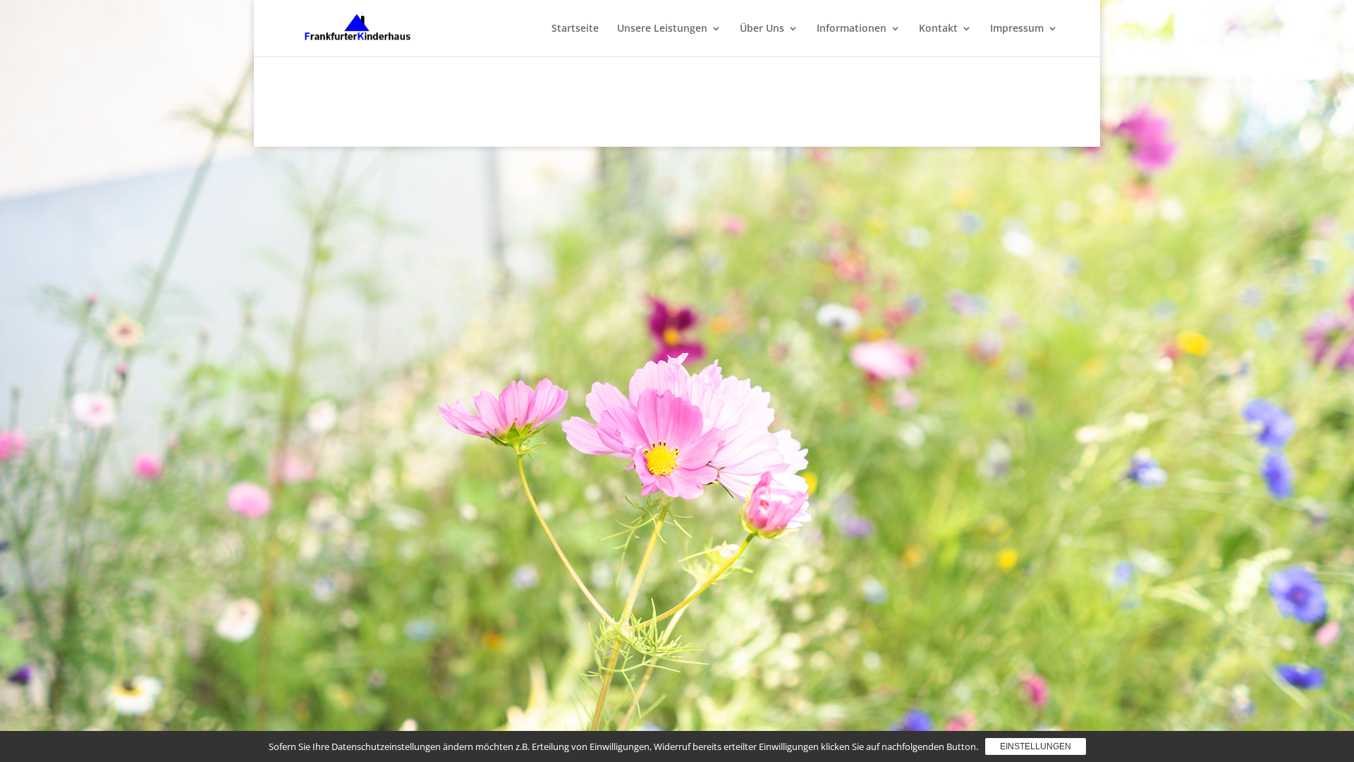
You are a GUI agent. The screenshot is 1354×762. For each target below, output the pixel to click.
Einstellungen (1035, 746)
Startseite (575, 29)
